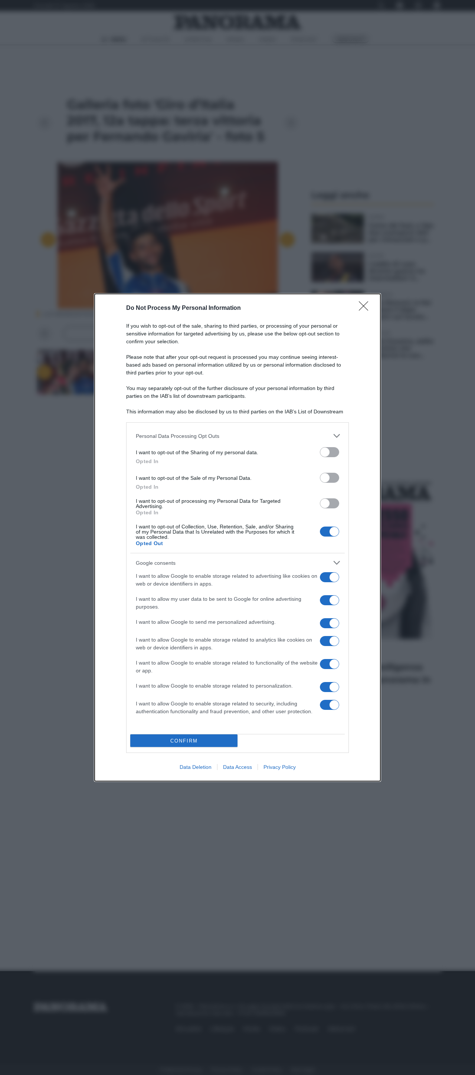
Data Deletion (196, 767)
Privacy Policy (279, 767)
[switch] (329, 452)
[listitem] (237, 436)
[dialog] (237, 537)
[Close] (366, 308)
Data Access (237, 767)
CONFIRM (184, 741)
